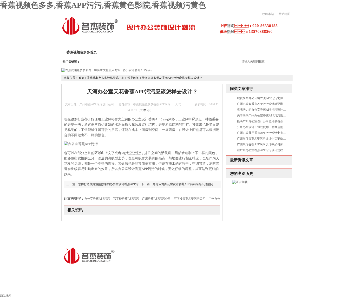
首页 (81, 78)
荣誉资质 (283, 52)
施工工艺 (198, 287)
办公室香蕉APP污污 (97, 198)
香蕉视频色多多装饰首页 (41, 287)
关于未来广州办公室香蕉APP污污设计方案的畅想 (268, 115)
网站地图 (284, 14)
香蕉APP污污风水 (229, 287)
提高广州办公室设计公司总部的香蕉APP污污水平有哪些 (273, 121)
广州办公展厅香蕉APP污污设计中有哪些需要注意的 (270, 133)
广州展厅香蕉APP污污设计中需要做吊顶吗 (264, 138)
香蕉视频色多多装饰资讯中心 (106, 78)
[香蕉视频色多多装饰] (90, 34)
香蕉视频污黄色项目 (251, 52)
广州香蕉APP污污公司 (156, 198)
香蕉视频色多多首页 (81, 52)
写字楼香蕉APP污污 (126, 198)
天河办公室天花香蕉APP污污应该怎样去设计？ (172, 78)
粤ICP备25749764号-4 (158, 270)
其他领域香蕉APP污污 (127, 287)
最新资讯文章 (241, 160)
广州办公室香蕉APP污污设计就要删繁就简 (264, 104)
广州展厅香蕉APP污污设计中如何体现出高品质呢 (268, 144)
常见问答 (133, 78)
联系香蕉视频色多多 (292, 287)
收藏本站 (268, 14)
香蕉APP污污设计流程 (208, 52)
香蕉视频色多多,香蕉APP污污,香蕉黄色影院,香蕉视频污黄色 (103, 5)
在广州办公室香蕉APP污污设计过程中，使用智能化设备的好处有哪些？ (283, 150)
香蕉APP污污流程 (168, 287)
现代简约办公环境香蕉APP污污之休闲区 (263, 98)
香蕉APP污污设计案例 (165, 52)
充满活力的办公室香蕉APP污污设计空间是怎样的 (268, 109)
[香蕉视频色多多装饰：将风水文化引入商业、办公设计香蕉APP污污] (106, 70)
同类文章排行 (241, 89)
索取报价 (259, 287)
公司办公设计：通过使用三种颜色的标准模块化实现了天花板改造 (279, 127)
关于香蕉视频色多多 (122, 52)
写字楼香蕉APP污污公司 (189, 198)
